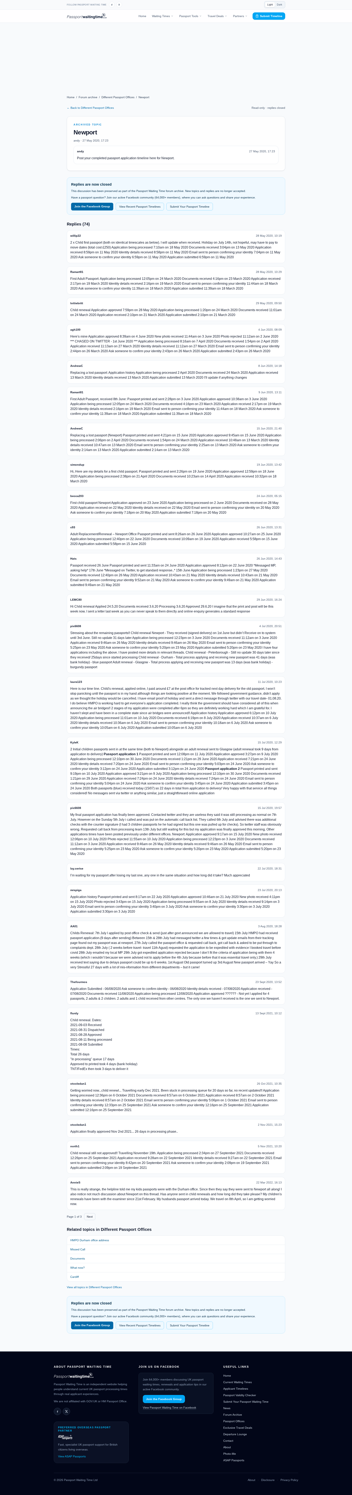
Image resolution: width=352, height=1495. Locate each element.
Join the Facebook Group (92, 206)
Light (270, 4)
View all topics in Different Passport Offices (94, 1287)
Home (142, 16)
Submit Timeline (271, 16)
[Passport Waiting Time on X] (66, 1411)
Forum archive (88, 97)
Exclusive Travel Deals (237, 1427)
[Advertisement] (176, 53)
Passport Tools (188, 16)
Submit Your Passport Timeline (189, 206)
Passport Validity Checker (239, 1395)
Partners (238, 16)
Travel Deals (216, 16)
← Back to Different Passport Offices (90, 107)
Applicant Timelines (235, 1388)
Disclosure (268, 1480)
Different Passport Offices (117, 97)
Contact (228, 1440)
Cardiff (74, 1276)
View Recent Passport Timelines (140, 206)
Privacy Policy (289, 1480)
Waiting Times (161, 16)
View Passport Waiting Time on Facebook (169, 1407)
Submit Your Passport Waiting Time (245, 1401)
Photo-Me (229, 1453)
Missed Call (77, 1249)
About (227, 1447)
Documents (77, 1258)
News (226, 1408)
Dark (279, 4)
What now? (77, 1267)
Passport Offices (233, 1421)
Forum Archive (232, 1414)
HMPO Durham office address (89, 1240)
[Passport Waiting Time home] (87, 16)
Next (90, 1216)
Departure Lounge (235, 1434)
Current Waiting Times (237, 1382)
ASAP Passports (233, 1460)
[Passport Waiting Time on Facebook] (112, 5)
